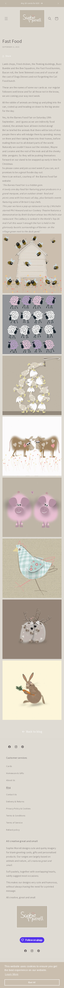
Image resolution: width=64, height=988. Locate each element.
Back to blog (34, 731)
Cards (9, 766)
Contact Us (11, 794)
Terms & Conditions (15, 815)
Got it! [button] (32, 982)
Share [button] (8, 56)
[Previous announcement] (5, 3)
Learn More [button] (11, 974)
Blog (8, 787)
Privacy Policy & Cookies (18, 808)
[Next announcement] (58, 3)
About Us (10, 780)
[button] (6, 18)
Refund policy (13, 829)
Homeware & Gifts (15, 773)
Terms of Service (14, 822)
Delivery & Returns (15, 801)
